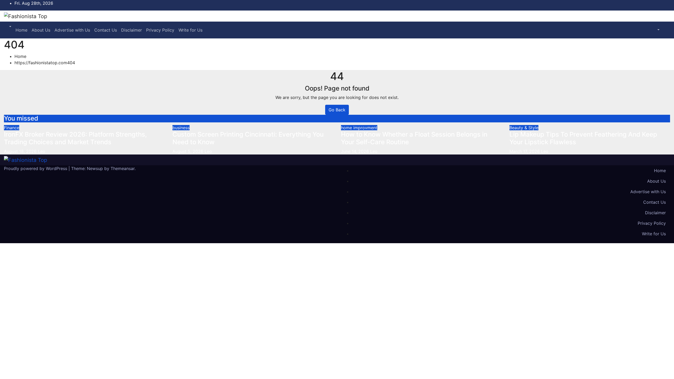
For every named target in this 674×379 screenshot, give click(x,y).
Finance (11, 127)
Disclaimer (131, 30)
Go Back (337, 109)
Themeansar (123, 168)
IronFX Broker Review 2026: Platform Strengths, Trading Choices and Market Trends (75, 138)
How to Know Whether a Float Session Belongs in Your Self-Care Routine (414, 138)
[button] (9, 26)
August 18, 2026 (21, 151)
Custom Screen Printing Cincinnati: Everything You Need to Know (248, 138)
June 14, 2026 (355, 151)
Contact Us (105, 30)
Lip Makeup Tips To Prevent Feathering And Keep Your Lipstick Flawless (583, 138)
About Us (41, 30)
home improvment (359, 127)
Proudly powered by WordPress (36, 168)
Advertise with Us (72, 30)
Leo (41, 151)
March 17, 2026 (525, 151)
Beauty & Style (523, 127)
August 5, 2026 (188, 151)
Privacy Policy (160, 30)
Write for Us (190, 30)
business (181, 127)
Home (21, 30)
